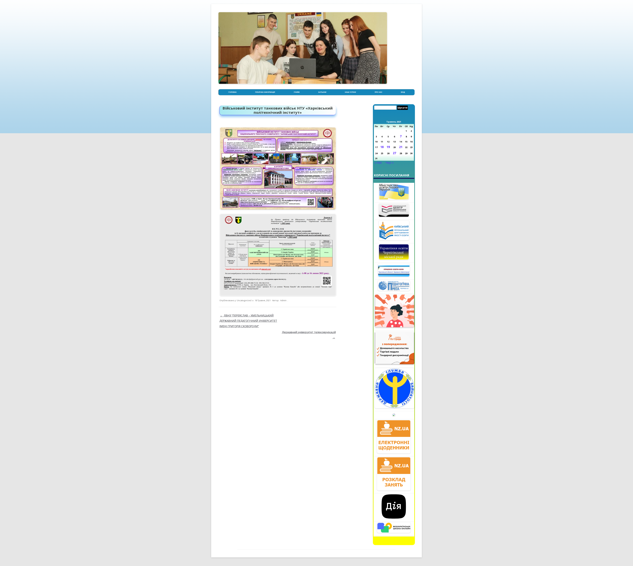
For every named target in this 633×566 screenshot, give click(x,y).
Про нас (378, 92)
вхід (403, 92)
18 (382, 147)
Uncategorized (244, 300)
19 (388, 147)
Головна (232, 92)
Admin (283, 300)
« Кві (378, 163)
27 (394, 153)
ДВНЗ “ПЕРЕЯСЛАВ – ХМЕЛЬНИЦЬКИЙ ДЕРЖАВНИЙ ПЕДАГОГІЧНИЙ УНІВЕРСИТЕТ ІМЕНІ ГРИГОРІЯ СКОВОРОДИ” (248, 321)
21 (400, 147)
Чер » (389, 163)
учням (297, 92)
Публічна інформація (265, 92)
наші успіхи (350, 92)
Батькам (322, 92)
